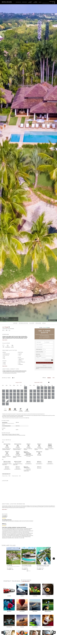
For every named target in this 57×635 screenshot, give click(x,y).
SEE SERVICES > (26, 581)
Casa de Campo (4, 319)
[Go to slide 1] (12, 563)
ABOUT (40, 2)
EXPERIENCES (24, 2)
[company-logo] (7, 2)
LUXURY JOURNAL (30, 2)
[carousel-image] (13, 555)
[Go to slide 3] (13, 563)
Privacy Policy (49, 364)
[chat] (54, 632)
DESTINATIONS (18, 2)
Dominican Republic (13, 319)
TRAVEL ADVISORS (35, 2)
